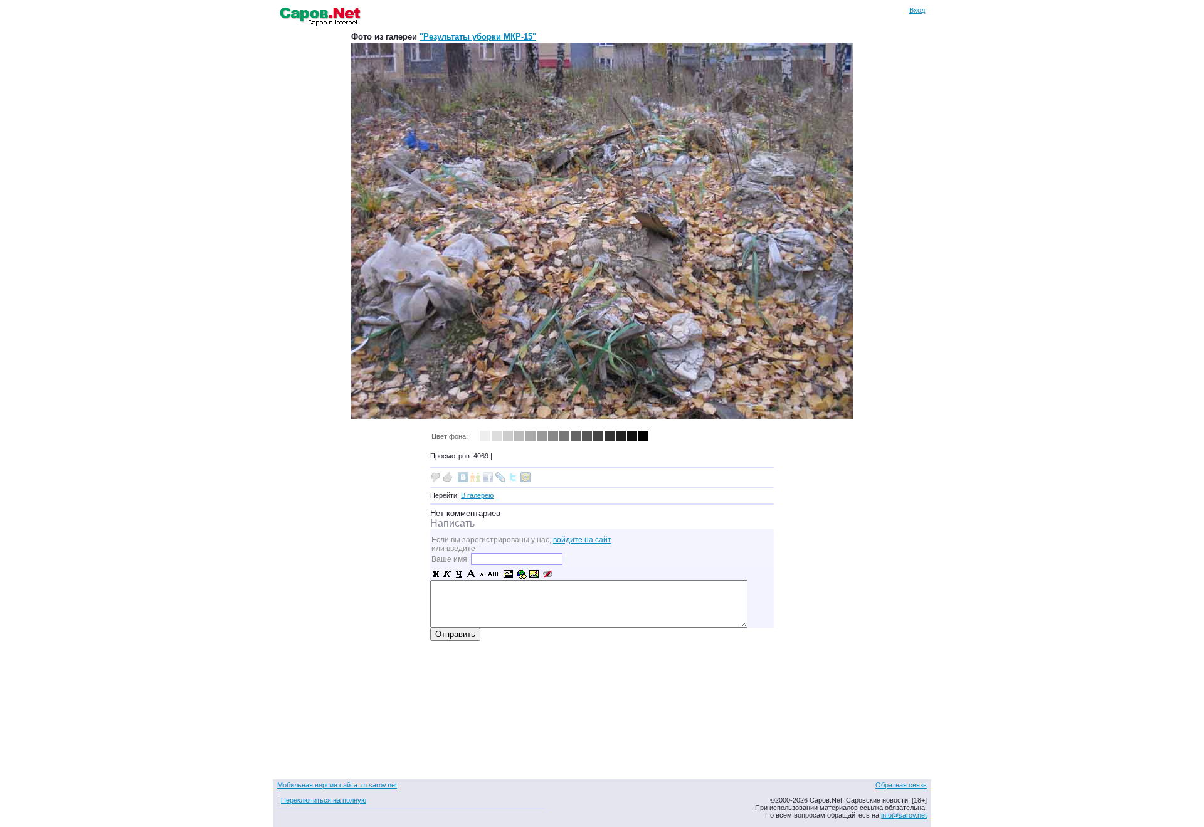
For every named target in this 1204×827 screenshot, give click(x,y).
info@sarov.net (904, 815)
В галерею (477, 495)
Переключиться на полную (323, 800)
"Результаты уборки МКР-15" (478, 36)
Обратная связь (901, 785)
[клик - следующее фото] (602, 416)
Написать (452, 523)
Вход (917, 10)
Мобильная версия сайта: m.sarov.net (337, 785)
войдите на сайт (582, 539)
